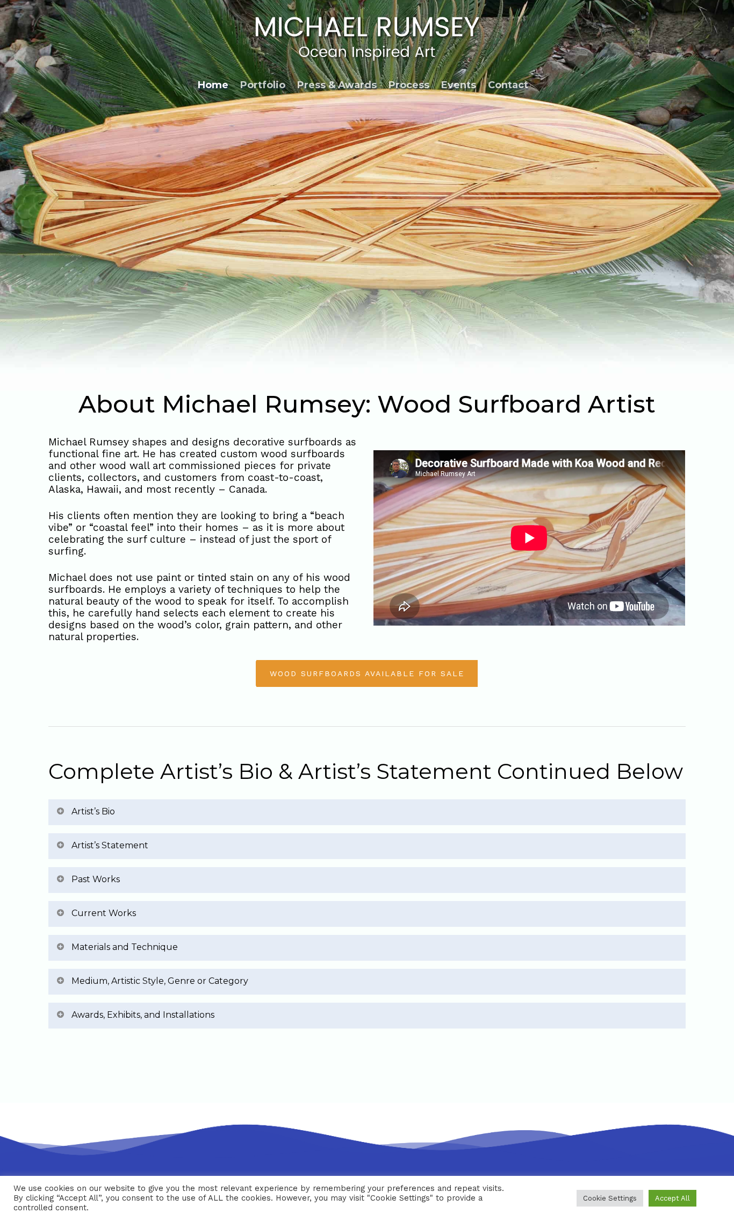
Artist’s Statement (109, 845)
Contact (508, 85)
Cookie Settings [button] (610, 1198)
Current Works (103, 913)
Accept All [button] (672, 1198)
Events (458, 85)
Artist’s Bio (93, 811)
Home (213, 85)
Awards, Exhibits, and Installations (142, 1015)
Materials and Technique (124, 947)
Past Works (95, 879)
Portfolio (262, 85)
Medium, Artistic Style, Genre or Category (159, 981)
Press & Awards (337, 85)
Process (408, 85)
